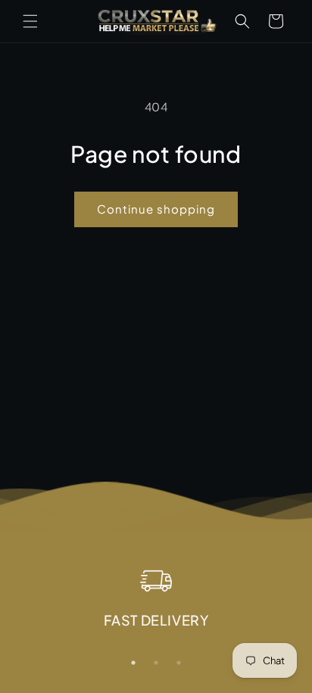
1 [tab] (133, 662)
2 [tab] (156, 662)
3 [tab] (178, 662)
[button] (30, 21)
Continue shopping (156, 208)
